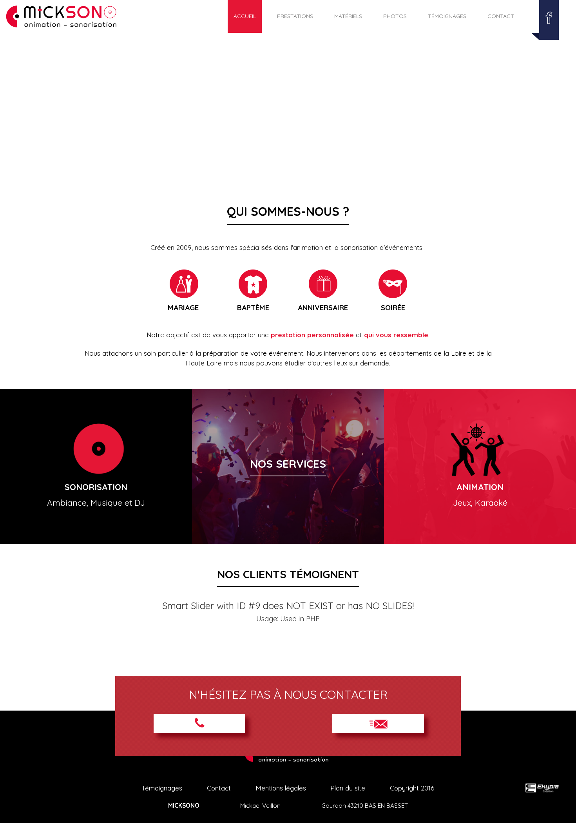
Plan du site (347, 788)
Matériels (348, 16)
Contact (500, 16)
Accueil (245, 16)
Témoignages (447, 16)
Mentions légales (280, 788)
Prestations (295, 16)
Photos (395, 16)
